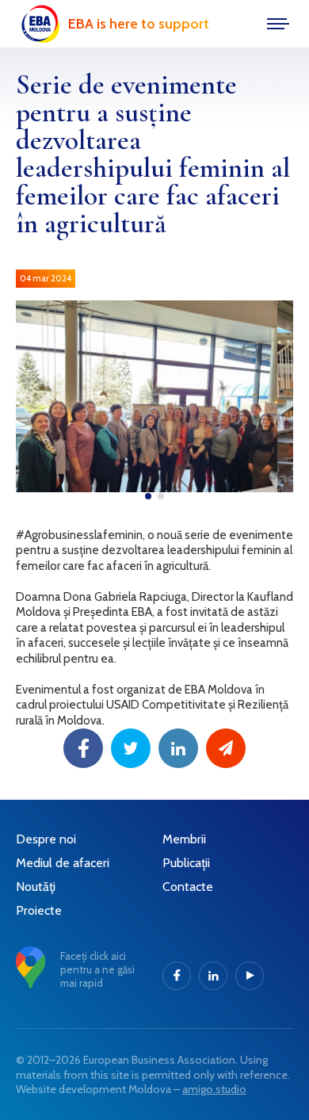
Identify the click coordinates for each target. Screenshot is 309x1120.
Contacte (187, 886)
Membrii (184, 839)
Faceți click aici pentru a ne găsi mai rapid (97, 969)
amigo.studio (214, 1089)
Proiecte (39, 910)
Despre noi (46, 839)
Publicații (186, 862)
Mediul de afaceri (62, 862)
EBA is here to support (138, 23)
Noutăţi (35, 886)
